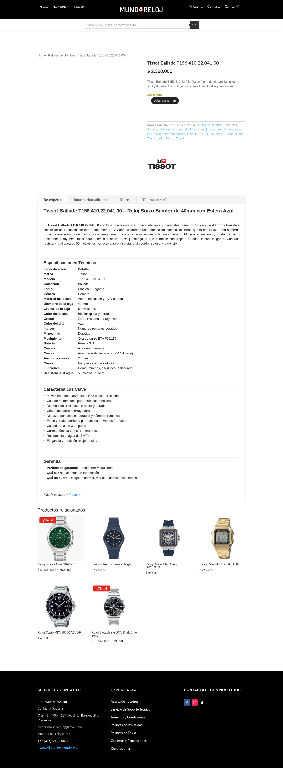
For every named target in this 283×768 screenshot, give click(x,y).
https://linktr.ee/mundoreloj (58, 742)
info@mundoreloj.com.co (55, 729)
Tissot (219, 133)
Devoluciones (121, 743)
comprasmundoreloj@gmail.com (60, 722)
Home (42, 55)
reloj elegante (231, 129)
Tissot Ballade (234, 133)
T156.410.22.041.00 (200, 133)
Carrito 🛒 (232, 6)
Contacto (214, 6)
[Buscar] (194, 25)
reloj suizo (154, 133)
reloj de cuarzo (211, 129)
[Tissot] (161, 164)
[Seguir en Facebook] (187, 697)
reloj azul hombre (170, 129)
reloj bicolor (191, 129)
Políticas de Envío (123, 727)
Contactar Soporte (50, 703)
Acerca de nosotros (124, 696)
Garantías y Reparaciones (129, 735)
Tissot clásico (156, 138)
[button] (129, 67)
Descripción (53, 194)
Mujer (79, 6)
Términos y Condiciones (128, 712)
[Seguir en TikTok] (202, 697)
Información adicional (91, 194)
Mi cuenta (196, 6)
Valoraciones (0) (154, 194)
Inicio (43, 6)
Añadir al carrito (165, 100)
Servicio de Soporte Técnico (130, 704)
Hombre (59, 6)
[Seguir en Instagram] (195, 697)
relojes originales (173, 133)
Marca (125, 194)
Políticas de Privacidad (127, 720)
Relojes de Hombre (61, 55)
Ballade (152, 129)
